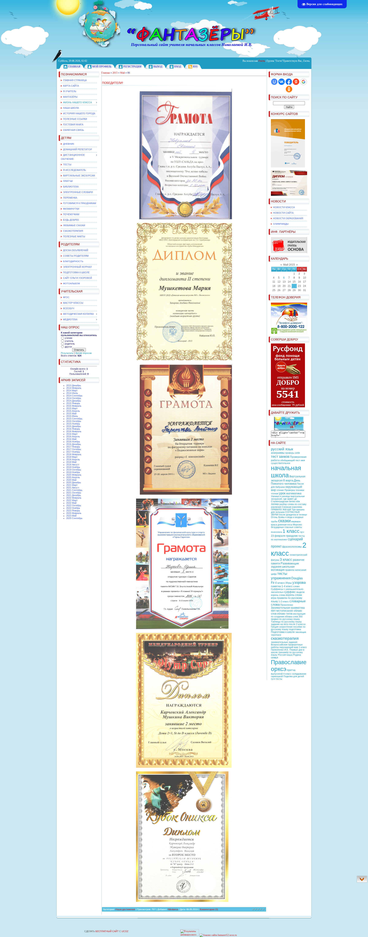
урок (282, 493)
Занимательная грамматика (288, 607)
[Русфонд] (288, 406)
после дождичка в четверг (293, 514)
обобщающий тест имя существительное (288, 461)
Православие (288, 662)
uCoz (125, 931)
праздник (292, 535)
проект (276, 546)
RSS (195, 66)
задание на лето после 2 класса (288, 624)
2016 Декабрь (73, 444)
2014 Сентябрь (74, 395)
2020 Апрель (73, 477)
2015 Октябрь (73, 421)
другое (68, 346)
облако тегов (284, 613)
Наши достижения (125, 909)
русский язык (282, 449)
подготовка (295, 629)
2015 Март (72, 408)
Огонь (274, 517)
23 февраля (278, 535)
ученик (68, 338)
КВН (273, 610)
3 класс (286, 559)
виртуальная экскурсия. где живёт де (288, 497)
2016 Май (71, 439)
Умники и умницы (280, 496)
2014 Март (72, 390)
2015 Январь (73, 403)
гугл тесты (276, 679)
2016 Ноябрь (73, 441)
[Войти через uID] (274, 82)
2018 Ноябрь (73, 467)
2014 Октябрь (73, 398)
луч (302, 532)
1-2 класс (284, 601)
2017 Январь (73, 446)
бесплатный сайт (107, 931)
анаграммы (278, 452)
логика (275, 504)
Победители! (112, 82)
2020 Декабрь (73, 482)
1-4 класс (287, 586)
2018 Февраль (73, 454)
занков (284, 456)
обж (298, 501)
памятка (276, 586)
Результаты (67, 353)
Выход (157, 66)
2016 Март (72, 434)
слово (296, 586)
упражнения (281, 578)
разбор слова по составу (292, 504)
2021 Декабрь (73, 495)
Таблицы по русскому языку (286, 621)
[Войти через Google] (303, 81)
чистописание (284, 610)
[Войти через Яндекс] (296, 82)
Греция (274, 626)
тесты (282, 573)
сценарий (295, 539)
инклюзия (276, 507)
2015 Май (71, 413)
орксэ (278, 669)
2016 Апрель (73, 436)
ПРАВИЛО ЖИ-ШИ (281, 509)
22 (294, 286)
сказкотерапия (285, 638)
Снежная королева (292, 507)
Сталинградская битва (283, 501)
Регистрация (132, 66)
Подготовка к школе (283, 632)
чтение (280, 490)
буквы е (282, 517)
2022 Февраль (73, 497)
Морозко (297, 524)
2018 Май (71, 462)
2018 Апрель (73, 459)
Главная (74, 66)
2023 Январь (73, 510)
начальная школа (286, 471)
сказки (284, 520)
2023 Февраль (73, 513)
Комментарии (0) (209, 909)
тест (274, 456)
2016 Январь (73, 429)
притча (291, 670)
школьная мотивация (283, 568)
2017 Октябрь (73, 449)
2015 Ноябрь (73, 423)
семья (274, 657)
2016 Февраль (73, 431)
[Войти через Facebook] (289, 82)
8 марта (288, 480)
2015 (115, 72)
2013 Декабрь (73, 385)
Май (122, 72)
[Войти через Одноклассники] (289, 89)
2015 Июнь (72, 416)
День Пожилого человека (285, 482)
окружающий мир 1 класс (293, 647)
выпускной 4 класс (281, 673)
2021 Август (72, 487)
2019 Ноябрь (73, 472)
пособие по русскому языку (288, 628)
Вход (177, 66)
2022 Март (72, 500)
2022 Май (71, 503)
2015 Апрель (73, 411)
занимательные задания (284, 642)
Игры (289, 582)
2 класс (288, 549)
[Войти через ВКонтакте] (281, 82)
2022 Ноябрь (73, 508)
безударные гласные (282, 527)
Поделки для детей (293, 676)
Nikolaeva (173, 909)
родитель (70, 343)
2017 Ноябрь (73, 452)
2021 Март (72, 485)
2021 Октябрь (73, 492)
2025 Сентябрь (74, 518)
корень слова (294, 595)
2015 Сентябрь (74, 418)
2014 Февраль (73, 388)
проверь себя (292, 453)
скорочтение (286, 626)
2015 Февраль (73, 406)
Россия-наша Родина (289, 655)
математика (293, 493)
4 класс (280, 582)
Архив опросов (83, 353)
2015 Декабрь (73, 426)
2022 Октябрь (73, 505)
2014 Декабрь (73, 400)
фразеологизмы (292, 546)
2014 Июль (72, 393)
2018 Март (72, 457)
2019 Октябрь (73, 469)
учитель (69, 341)
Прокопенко (286, 605)
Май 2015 (289, 264)
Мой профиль (101, 66)
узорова (299, 582)
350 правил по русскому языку (286, 617)
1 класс (291, 531)
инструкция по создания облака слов (288, 615)
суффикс (290, 592)
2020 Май (71, 480)
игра (273, 598)
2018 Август (72, 464)
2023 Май (71, 515)
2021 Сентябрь (74, 490)
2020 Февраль (73, 475)
